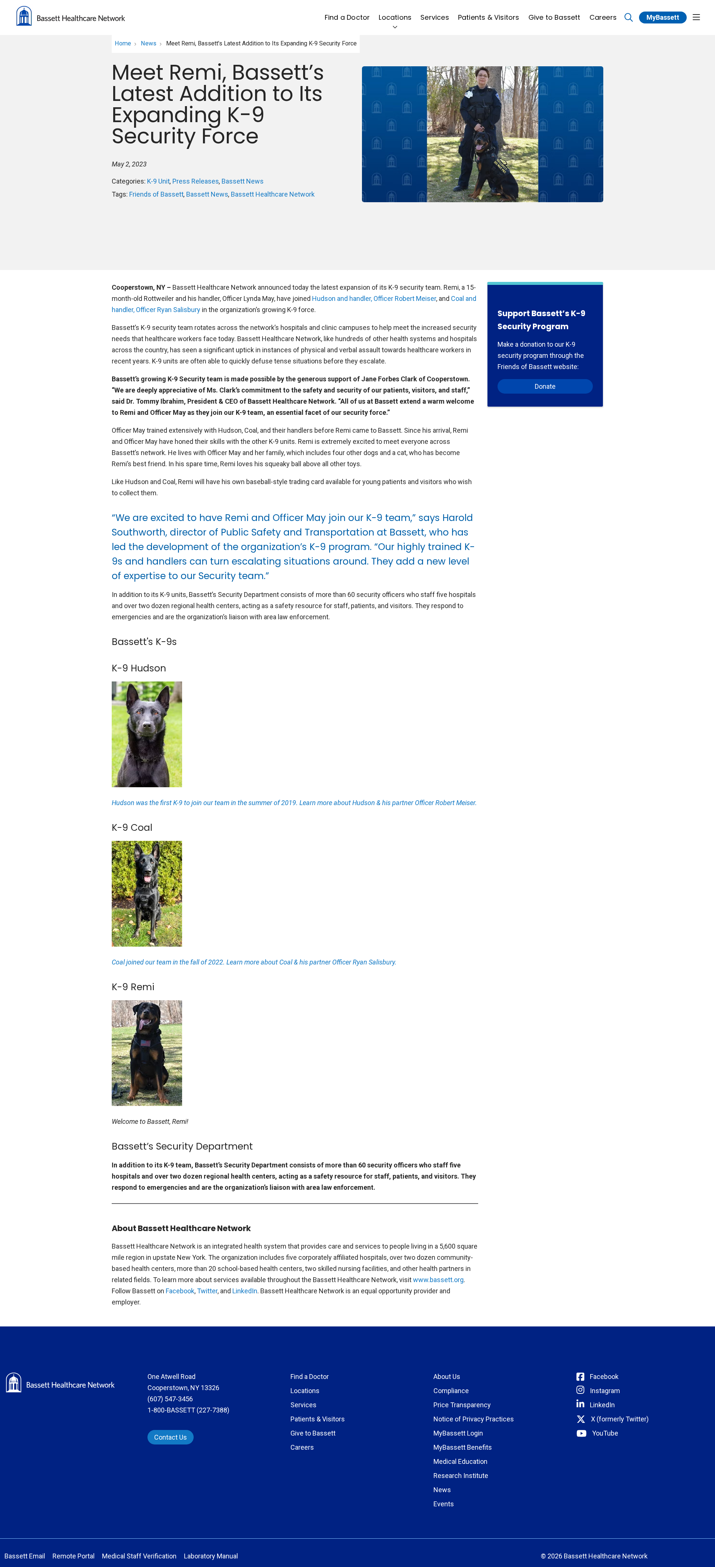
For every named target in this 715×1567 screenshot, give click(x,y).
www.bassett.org (438, 1280)
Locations (395, 17)
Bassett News (243, 181)
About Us (446, 1376)
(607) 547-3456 (170, 1399)
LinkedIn (244, 1291)
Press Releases (195, 181)
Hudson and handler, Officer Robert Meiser (374, 298)
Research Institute (460, 1475)
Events (443, 1504)
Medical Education (460, 1461)
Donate (545, 386)
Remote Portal (74, 1556)
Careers (603, 17)
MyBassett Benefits (462, 1447)
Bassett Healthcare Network (273, 194)
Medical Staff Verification (139, 1556)
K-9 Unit (158, 181)
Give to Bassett (554, 17)
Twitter (207, 1291)
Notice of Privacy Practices (473, 1419)
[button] (696, 17)
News (442, 1490)
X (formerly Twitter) (620, 1419)
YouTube (605, 1433)
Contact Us (170, 1437)
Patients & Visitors (488, 17)
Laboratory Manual (211, 1556)
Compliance (451, 1391)
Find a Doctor (347, 17)
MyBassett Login (458, 1433)
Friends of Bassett (156, 194)
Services (434, 17)
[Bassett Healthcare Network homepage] (71, 17)
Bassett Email (24, 1556)
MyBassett (662, 17)
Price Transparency (462, 1405)
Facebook (180, 1291)
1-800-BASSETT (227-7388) (188, 1410)
